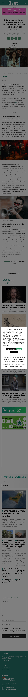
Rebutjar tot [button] (14, 352)
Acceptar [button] (19, 349)
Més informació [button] (11, 349)
